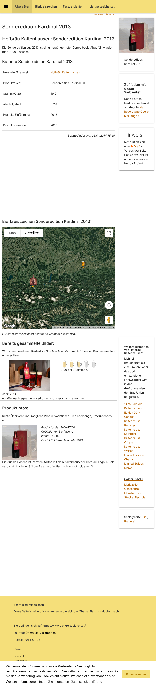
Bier (144, 517)
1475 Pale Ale (133, 404)
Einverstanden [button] (136, 674)
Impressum (21, 660)
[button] (105, 682)
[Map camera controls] (109, 305)
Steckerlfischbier (135, 497)
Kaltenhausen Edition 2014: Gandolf (133, 412)
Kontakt (19, 656)
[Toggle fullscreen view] (109, 233)
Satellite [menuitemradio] (32, 233)
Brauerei (129, 521)
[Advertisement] (58, 177)
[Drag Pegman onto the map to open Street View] (109, 320)
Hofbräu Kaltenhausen (65, 72)
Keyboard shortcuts (62, 327)
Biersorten (110, 14)
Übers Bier (98, 14)
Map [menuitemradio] (12, 233)
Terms (111, 327)
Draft (137, 146)
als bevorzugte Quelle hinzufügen (136, 112)
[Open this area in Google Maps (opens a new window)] (10, 326)
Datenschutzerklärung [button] (86, 681)
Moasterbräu (132, 493)
